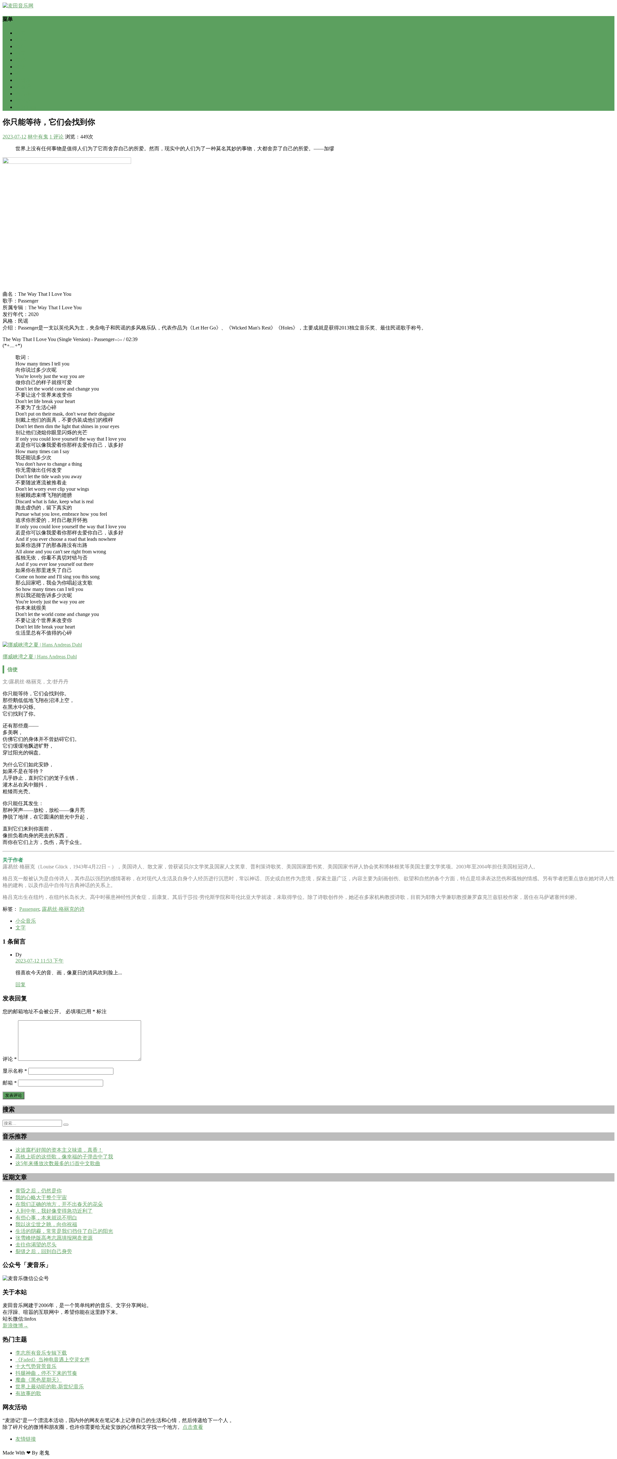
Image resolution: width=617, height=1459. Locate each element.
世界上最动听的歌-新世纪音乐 (49, 1386)
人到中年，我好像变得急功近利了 (54, 1211)
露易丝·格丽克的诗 (63, 909)
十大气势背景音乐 (36, 1366)
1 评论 (56, 136)
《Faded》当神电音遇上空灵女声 (52, 1359)
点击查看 (193, 1427)
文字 (20, 927)
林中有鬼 (38, 136)
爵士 (20, 73)
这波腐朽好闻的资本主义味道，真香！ (59, 1150)
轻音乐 (23, 80)
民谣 (20, 60)
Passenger (29, 909)
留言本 (23, 93)
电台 (20, 46)
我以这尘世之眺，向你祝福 (46, 1224)
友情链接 (25, 1439)
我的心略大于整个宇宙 (41, 1197)
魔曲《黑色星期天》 (38, 1380)
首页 (20, 33)
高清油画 (25, 107)
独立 (20, 53)
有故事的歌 (28, 1393)
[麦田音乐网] (18, 5)
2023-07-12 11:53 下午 (39, 960)
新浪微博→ (15, 1325)
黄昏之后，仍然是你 (38, 1190)
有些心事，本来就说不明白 (46, 1217)
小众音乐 (25, 921)
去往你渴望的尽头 (36, 1244)
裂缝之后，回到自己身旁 (43, 1251)
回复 (20, 984)
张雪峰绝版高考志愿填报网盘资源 (54, 1238)
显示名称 (15, 1071)
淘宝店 (23, 100)
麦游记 (23, 87)
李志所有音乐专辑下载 (41, 1353)
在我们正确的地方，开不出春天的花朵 (59, 1204)
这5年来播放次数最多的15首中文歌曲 (57, 1163)
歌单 (20, 39)
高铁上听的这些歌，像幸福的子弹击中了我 (64, 1156)
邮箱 (10, 1082)
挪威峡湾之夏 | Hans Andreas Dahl (40, 656)
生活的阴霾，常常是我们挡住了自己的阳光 (64, 1231)
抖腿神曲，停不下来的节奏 (46, 1373)
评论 (10, 1059)
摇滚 (20, 66)
